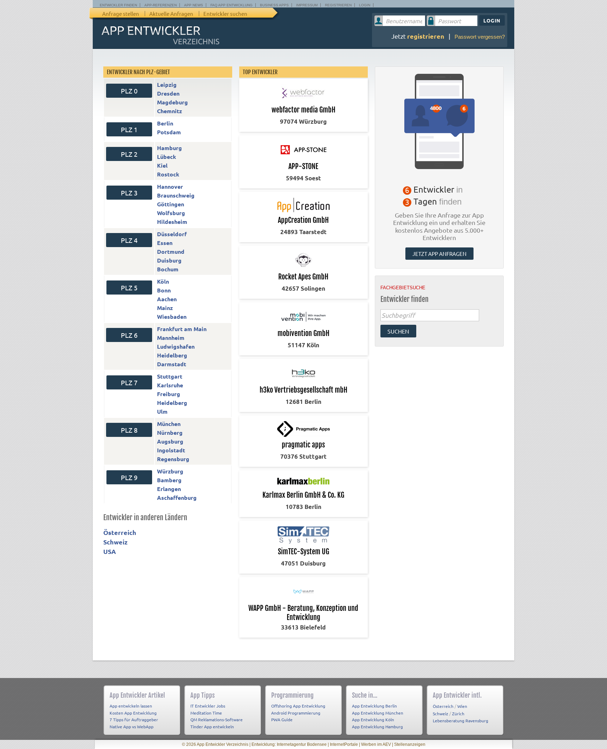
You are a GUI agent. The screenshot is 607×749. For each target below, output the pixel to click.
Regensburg (173, 459)
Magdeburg (172, 102)
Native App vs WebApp (132, 726)
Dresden (168, 93)
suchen (398, 331)
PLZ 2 (129, 154)
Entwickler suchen (225, 13)
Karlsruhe (170, 385)
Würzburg (170, 471)
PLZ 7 (129, 382)
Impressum (307, 5)
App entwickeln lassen (131, 706)
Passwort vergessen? (480, 37)
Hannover (170, 186)
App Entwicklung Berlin (374, 706)
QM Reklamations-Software (216, 719)
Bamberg (169, 480)
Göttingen (170, 204)
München (169, 423)
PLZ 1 (129, 129)
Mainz (165, 307)
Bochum (167, 269)
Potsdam (169, 132)
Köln (163, 281)
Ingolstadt (171, 450)
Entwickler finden (118, 5)
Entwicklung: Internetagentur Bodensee (289, 744)
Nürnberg (170, 432)
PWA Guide (282, 719)
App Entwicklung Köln (373, 719)
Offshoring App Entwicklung (298, 706)
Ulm (162, 411)
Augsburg (170, 441)
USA (109, 551)
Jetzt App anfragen (439, 253)
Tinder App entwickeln (212, 726)
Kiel (162, 165)
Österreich (119, 532)
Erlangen (169, 488)
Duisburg (169, 260)
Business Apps (274, 5)
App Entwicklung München (377, 713)
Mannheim (170, 337)
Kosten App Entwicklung (133, 713)
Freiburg (168, 394)
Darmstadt (171, 364)
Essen (164, 242)
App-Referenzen (160, 5)
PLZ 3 (129, 192)
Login (364, 5)
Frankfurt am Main (182, 328)
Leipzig (167, 84)
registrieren (425, 36)
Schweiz (115, 542)
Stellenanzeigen (409, 744)
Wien (462, 706)
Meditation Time (206, 713)
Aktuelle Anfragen (171, 13)
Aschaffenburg (177, 497)
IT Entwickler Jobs (207, 706)
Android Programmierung (295, 713)
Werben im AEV (376, 744)
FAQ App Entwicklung (231, 5)
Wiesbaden (172, 316)
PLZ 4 (129, 240)
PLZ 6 (129, 335)
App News (193, 5)
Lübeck (166, 156)
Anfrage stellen (120, 13)
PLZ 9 (129, 477)
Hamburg (169, 147)
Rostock (168, 174)
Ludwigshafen (176, 346)
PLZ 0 (129, 90)
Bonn (164, 290)
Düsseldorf (172, 234)
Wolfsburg (171, 213)
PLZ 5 (129, 287)
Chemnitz (169, 111)
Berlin (165, 123)
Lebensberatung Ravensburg (460, 720)
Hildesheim (172, 221)
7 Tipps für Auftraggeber (134, 719)
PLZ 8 (129, 430)
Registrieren (338, 5)
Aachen (167, 299)
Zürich (458, 713)
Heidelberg (172, 355)
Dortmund (170, 251)
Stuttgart (169, 376)
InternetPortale (344, 744)
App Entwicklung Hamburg (377, 726)
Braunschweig (176, 195)
